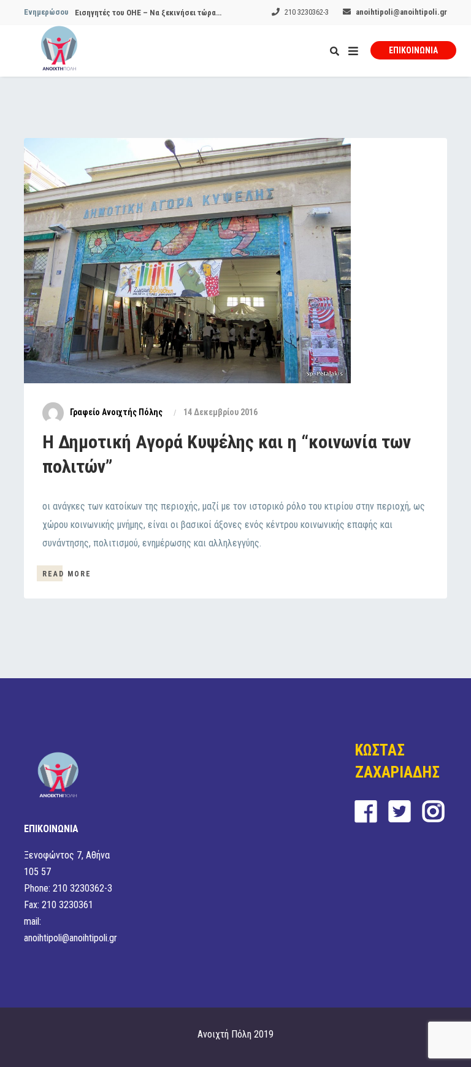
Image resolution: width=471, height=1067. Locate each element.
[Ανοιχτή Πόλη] (59, 51)
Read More (66, 574)
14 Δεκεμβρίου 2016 (220, 412)
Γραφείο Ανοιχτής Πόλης (116, 412)
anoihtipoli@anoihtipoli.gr (401, 12)
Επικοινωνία (413, 50)
